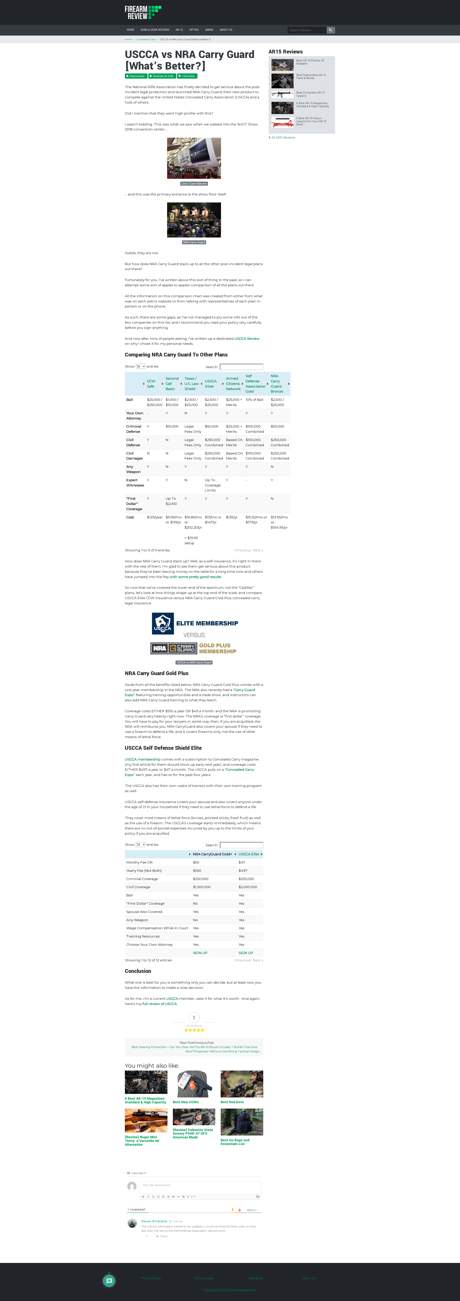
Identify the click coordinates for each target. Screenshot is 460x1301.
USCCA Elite (249, 854)
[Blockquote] (173, 1197)
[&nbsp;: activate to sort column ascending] (135, 384)
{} (188, 1196)
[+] (193, 1196)
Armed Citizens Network (233, 383)
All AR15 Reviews (283, 137)
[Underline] (153, 1197)
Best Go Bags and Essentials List (235, 1142)
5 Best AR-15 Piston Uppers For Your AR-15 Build (311, 121)
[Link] (183, 1197)
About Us (226, 30)
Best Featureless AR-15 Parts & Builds (311, 76)
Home (130, 30)
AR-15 (179, 30)
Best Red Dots (232, 1102)
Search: (212, 367)
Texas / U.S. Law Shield (192, 383)
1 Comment (188, 76)
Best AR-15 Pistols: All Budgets (310, 62)
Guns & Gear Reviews (155, 30)
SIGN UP (200, 953)
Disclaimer (256, 1278)
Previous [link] (243, 550)
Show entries (141, 366)
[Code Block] (178, 1197)
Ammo (209, 30)
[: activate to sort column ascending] (158, 854)
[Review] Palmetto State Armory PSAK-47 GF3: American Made (193, 1133)
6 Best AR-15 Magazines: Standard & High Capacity (145, 1100)
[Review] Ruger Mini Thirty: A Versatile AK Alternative (142, 1141)
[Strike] (158, 1197)
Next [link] (257, 550)
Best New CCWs (186, 1102)
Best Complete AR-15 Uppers (310, 94)
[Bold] (143, 1197)
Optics (194, 30)
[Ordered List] (163, 1197)
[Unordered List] (168, 1197)
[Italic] (148, 1197)
